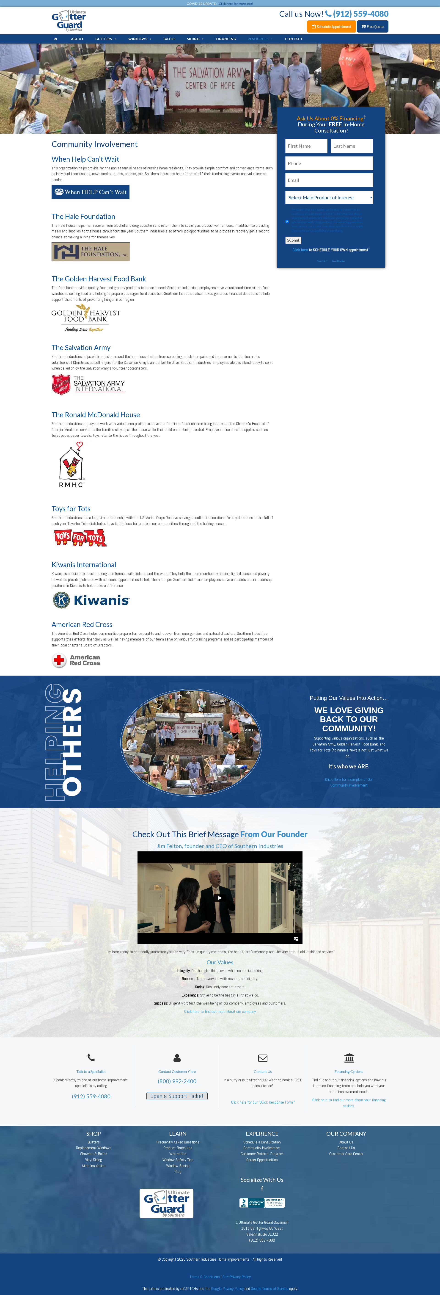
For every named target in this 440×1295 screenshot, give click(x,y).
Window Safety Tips (177, 1159)
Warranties (177, 1153)
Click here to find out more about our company (220, 1011)
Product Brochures (177, 1147)
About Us (346, 1142)
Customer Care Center (346, 1153)
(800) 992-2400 (177, 1081)
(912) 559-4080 (91, 1096)
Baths (170, 39)
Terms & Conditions (338, 261)
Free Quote (375, 26)
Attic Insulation (93, 1165)
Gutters (103, 39)
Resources (258, 39)
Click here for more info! (236, 4)
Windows (137, 39)
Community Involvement (262, 1147)
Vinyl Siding (93, 1159)
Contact (294, 39)
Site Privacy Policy (237, 1276)
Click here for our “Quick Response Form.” (263, 1102)
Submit (293, 240)
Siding (193, 39)
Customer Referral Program (262, 1153)
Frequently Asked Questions (177, 1142)
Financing (226, 39)
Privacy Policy (322, 261)
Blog (177, 1171)
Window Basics (178, 1165)
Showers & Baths (93, 1153)
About (77, 39)
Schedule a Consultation (262, 1142)
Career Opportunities (262, 1159)
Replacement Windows (93, 1147)
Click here (300, 249)
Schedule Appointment (333, 26)
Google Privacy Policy (227, 1288)
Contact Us (346, 1147)
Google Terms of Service (269, 1288)
